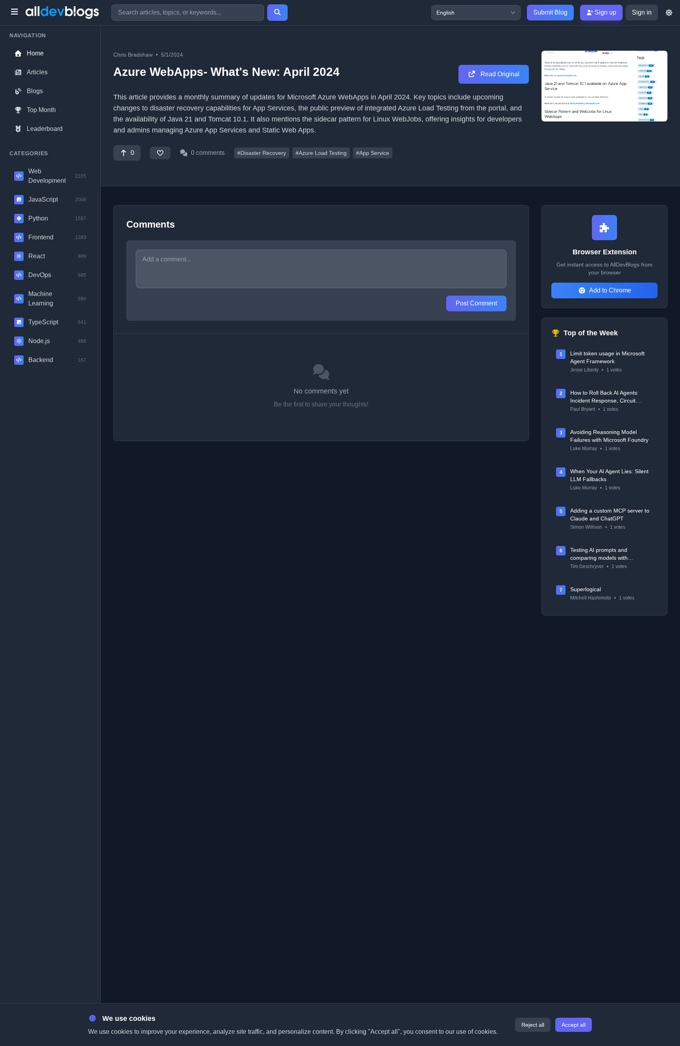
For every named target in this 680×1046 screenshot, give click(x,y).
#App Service (372, 153)
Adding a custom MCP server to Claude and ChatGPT (609, 514)
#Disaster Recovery (261, 153)
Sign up (604, 12)
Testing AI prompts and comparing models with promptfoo (599, 554)
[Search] (277, 12)
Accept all (574, 1025)
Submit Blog (550, 12)
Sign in (642, 12)
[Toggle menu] (14, 12)
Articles (37, 72)
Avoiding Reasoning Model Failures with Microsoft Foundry (609, 436)
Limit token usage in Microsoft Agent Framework (607, 357)
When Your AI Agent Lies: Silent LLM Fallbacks (609, 475)
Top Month (41, 110)
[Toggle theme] (669, 12)
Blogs (35, 91)
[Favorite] (160, 153)
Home (35, 53)
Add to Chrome (610, 290)
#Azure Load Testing (321, 153)
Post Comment (476, 303)
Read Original (499, 74)
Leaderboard (45, 128)
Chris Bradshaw (133, 54)
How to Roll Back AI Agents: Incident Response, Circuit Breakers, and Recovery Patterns (611, 397)
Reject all (532, 1025)
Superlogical (585, 589)
